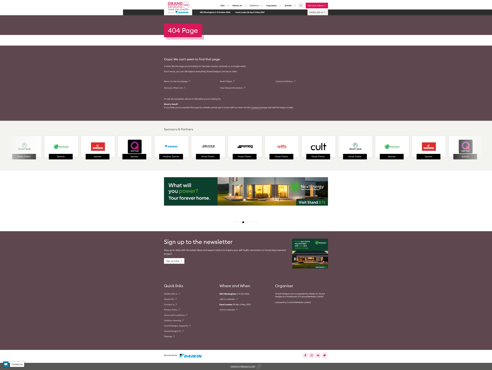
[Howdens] (69, 146)
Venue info (169, 299)
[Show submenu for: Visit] (227, 5)
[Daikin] (142, 146)
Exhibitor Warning (172, 320)
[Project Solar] (326, 146)
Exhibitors (254, 5)
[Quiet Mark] (106, 146)
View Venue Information (231, 88)
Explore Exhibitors (284, 81)
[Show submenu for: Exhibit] (294, 5)
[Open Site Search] (301, 5)
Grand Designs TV (172, 331)
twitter (324, 355)
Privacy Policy (170, 309)
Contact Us (256, 107)
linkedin (318, 355)
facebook (305, 355)
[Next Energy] (32, 146)
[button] (235, 222)
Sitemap (168, 336)
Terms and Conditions (174, 315)
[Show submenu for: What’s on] (245, 5)
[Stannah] (253, 146)
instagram (312, 355)
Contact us (169, 304)
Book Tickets (226, 81)
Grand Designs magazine (176, 325)
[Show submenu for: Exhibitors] (261, 5)
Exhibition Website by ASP (242, 366)
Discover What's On (173, 88)
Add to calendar (227, 299)
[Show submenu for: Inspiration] (280, 5)
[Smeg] (216, 146)
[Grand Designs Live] (178, 8)
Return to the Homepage (176, 81)
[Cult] (290, 146)
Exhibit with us (170, 294)
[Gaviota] (179, 146)
